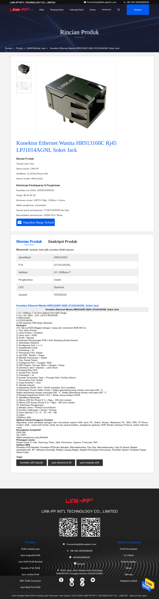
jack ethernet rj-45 (61, 462)
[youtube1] (95, 581)
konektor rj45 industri (31, 462)
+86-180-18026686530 (137, 2)
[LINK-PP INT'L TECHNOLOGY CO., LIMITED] (79, 501)
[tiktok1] (85, 585)
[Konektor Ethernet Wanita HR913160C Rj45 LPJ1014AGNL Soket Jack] (75, 101)
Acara (92, 9)
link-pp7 (81, 564)
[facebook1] (64, 581)
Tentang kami (57, 9)
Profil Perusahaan (128, 549)
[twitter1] (74, 581)
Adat (41, 9)
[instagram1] (74, 585)
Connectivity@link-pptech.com (102, 2)
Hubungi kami (77, 9)
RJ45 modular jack (36, 48)
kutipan (138, 9)
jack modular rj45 (89, 462)
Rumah (16, 9)
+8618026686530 (81, 557)
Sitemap (129, 574)
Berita (129, 568)
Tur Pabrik (129, 555)
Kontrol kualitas (128, 561)
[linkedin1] (85, 581)
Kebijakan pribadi (128, 581)
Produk (29, 9)
